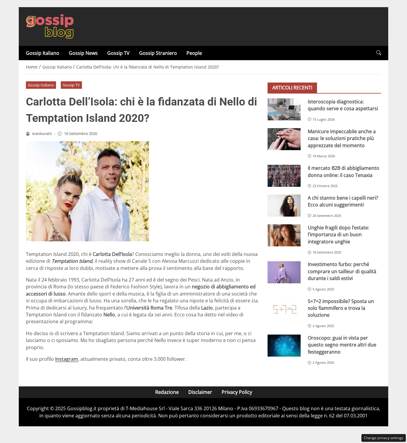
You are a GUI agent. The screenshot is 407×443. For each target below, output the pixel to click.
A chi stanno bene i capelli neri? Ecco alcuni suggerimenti (343, 201)
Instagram (66, 359)
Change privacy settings (383, 437)
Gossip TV (118, 53)
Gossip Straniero (158, 53)
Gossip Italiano (42, 53)
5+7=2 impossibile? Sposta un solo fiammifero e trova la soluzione (341, 308)
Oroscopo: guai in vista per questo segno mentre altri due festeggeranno (342, 345)
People (194, 53)
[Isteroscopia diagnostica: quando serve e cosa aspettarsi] (284, 109)
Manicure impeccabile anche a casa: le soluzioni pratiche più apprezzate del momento (342, 138)
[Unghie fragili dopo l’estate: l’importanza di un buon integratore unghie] (284, 235)
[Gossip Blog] (50, 26)
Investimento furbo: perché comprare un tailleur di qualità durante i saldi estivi (342, 271)
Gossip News (83, 53)
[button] (378, 52)
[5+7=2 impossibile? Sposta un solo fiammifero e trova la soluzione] (284, 309)
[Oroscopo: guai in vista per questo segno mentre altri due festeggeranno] (284, 346)
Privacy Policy (237, 392)
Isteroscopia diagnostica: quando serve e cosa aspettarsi (343, 105)
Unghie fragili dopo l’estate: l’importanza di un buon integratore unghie (338, 234)
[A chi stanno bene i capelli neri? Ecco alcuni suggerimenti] (284, 206)
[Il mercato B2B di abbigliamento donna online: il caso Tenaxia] (284, 176)
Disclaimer (200, 392)
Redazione (167, 392)
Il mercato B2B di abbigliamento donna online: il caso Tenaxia (343, 171)
